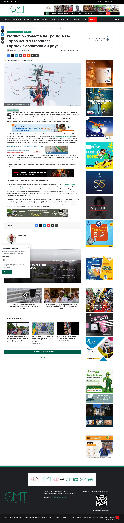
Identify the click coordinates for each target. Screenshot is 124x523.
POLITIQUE (26, 19)
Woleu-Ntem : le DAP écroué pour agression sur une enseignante (67, 337)
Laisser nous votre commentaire (43, 352)
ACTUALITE (16, 19)
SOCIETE (45, 19)
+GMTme (75, 19)
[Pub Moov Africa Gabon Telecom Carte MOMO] (99, 279)
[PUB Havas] (99, 140)
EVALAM (18, 275)
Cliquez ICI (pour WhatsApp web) (101, 510)
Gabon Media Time (29, 517)
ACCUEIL (8, 19)
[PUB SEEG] (99, 247)
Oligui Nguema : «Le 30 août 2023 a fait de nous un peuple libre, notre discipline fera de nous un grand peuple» (42, 339)
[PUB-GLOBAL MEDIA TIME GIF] (99, 219)
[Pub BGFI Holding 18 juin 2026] (99, 194)
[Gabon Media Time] (18, 9)
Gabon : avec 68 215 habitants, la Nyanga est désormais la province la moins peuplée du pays (17, 338)
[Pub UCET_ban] (37, 153)
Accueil (10, 28)
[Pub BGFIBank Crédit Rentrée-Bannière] (43, 132)
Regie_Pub (12, 50)
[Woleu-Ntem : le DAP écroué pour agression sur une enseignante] (68, 328)
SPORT (60, 19)
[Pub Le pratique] (99, 402)
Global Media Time (46, 517)
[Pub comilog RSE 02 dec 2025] (99, 86)
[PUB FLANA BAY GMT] (99, 426)
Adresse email (6, 256)
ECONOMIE (36, 19)
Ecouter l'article (14, 110)
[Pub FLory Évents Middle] (37, 217)
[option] (42, 266)
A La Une (15, 28)
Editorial (84, 19)
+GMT (67, 19)
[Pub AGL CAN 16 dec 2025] (99, 115)
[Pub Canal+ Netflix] (43, 177)
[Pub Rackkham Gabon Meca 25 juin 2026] (99, 169)
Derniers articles (18, 31)
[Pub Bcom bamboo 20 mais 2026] (99, 392)
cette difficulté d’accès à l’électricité (62, 136)
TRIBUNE (52, 19)
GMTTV (93, 19)
